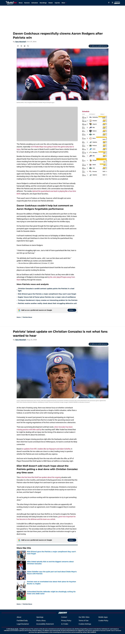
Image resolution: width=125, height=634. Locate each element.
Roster (50, 3)
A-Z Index (64, 624)
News (20, 3)
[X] (112, 2)
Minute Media (14, 629)
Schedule (34, 3)
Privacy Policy (66, 620)
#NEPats (27, 261)
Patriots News (27, 317)
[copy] (28, 46)
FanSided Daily (22, 620)
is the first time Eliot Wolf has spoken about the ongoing (40, 477)
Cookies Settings (85, 624)
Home (19, 317)
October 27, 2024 (48, 263)
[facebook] (108, 2)
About (19, 617)
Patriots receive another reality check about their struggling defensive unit (47, 303)
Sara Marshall (20, 42)
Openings (39, 617)
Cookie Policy (103, 620)
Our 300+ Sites (84, 617)
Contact (64, 617)
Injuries (57, 3)
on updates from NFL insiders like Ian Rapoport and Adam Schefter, (46, 449)
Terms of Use (83, 620)
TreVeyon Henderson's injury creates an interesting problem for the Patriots (47, 300)
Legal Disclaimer (23, 624)
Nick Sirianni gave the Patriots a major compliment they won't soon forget (47, 294)
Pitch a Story (41, 620)
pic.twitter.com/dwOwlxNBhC (41, 261)
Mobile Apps (103, 617)
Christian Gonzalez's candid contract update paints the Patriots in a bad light (46, 290)
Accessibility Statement (45, 624)
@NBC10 (20, 261)
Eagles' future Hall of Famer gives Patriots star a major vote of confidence (47, 297)
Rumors (27, 3)
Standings (43, 3)
